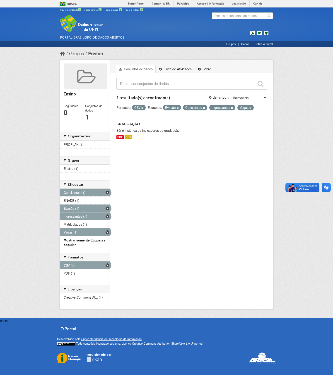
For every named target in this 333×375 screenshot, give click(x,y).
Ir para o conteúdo (70, 9)
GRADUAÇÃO (128, 124)
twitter (259, 35)
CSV (128, 137)
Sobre (206, 69)
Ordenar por (218, 97)
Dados (245, 44)
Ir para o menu (92, 9)
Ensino (95, 53)
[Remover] (142, 108)
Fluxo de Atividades (177, 69)
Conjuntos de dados (138, 69)
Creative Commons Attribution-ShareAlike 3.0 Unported (167, 343)
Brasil (72, 4)
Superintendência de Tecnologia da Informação (111, 339)
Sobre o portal (264, 44)
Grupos (231, 44)
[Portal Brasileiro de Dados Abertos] (108, 24)
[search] (269, 15)
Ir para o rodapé (133, 9)
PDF (120, 137)
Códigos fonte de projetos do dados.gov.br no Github (266, 35)
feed (252, 35)
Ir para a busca (112, 9)
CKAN (94, 359)
